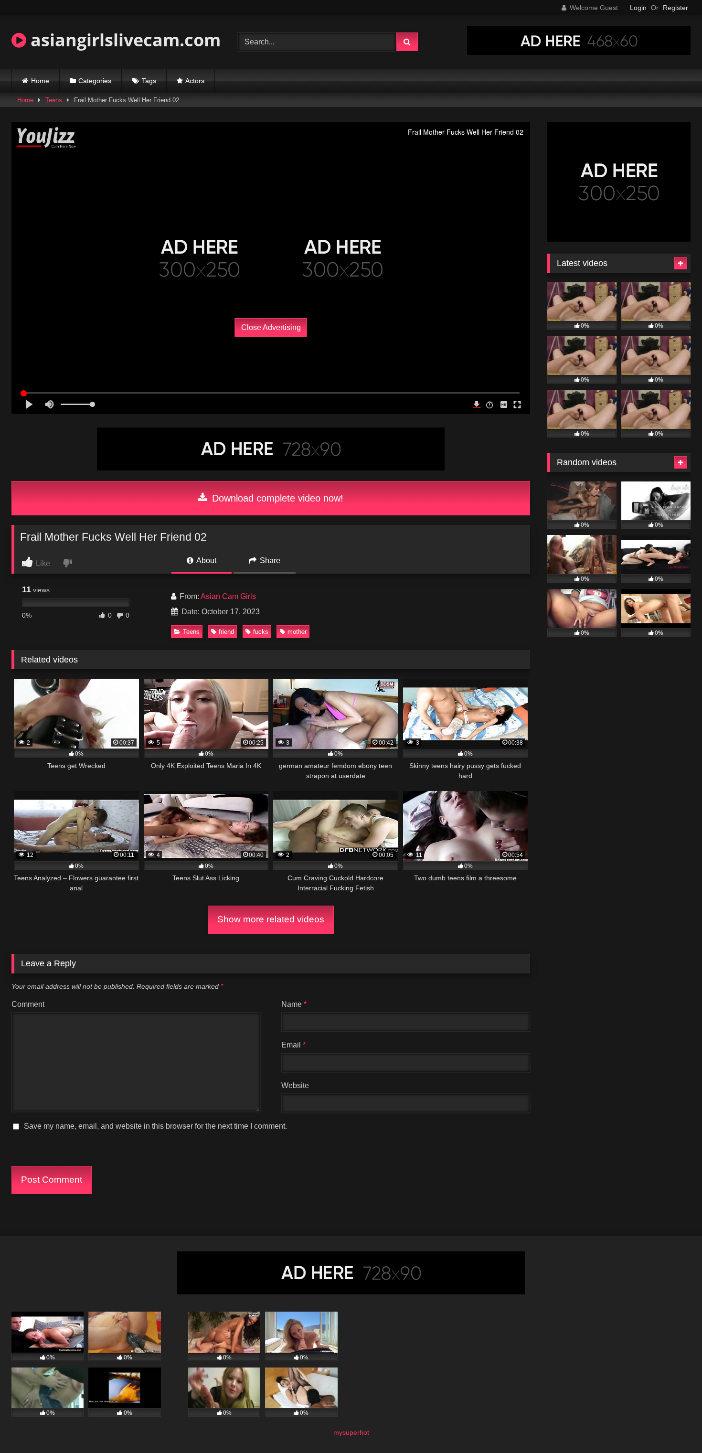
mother (297, 631)
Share (269, 560)
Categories (94, 81)
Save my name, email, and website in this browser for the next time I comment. (155, 1126)
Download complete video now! (276, 498)
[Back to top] (672, 1424)
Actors (194, 81)
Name (294, 1004)
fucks (260, 631)
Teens (53, 100)
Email (293, 1045)
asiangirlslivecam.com (123, 40)
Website (295, 1085)
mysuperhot (351, 1432)
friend (226, 631)
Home (40, 81)
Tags (149, 81)
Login (638, 7)
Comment (27, 1004)
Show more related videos (270, 919)
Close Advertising (271, 327)
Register (675, 7)
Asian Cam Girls (228, 596)
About (205, 560)
